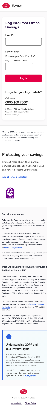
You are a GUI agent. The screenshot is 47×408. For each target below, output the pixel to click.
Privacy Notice (30, 376)
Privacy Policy (30, 403)
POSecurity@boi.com (13, 247)
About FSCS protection (14, 176)
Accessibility (16, 403)
